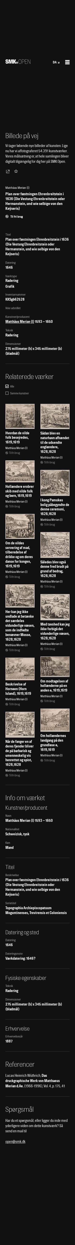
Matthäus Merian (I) (19, 321)
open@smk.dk (15, 1141)
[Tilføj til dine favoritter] (17, 171)
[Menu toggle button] (67, 62)
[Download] (8, 171)
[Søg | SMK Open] (17, 62)
